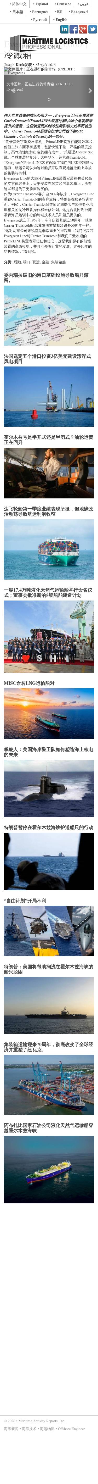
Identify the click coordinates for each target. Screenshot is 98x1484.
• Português (39, 11)
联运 (36, 261)
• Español (40, 4)
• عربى (83, 4)
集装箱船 (58, 261)
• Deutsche (63, 4)
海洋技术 (29, 1428)
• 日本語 (16, 11)
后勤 (17, 261)
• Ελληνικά (78, 11)
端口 (26, 261)
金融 (45, 261)
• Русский (39, 19)
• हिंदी (58, 11)
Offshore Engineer (71, 1428)
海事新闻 (11, 1428)
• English (60, 19)
